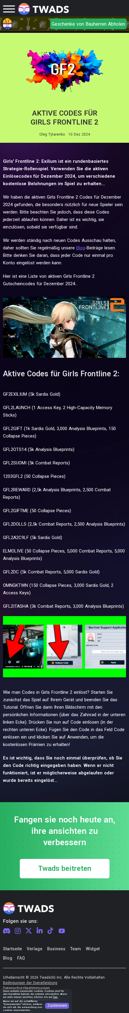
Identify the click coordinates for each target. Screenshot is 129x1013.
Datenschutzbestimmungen (26, 988)
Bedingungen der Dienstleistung (30, 983)
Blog (80, 248)
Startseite (12, 948)
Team (75, 948)
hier (55, 997)
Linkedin (40, 930)
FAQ (21, 958)
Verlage (34, 948)
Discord (6, 930)
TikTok (50, 930)
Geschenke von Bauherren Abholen (88, 24)
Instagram (18, 931)
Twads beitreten (64, 868)
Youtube (61, 930)
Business (56, 948)
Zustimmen (57, 1005)
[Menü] (9, 8)
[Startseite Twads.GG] (43, 9)
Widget (93, 948)
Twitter (28, 930)
